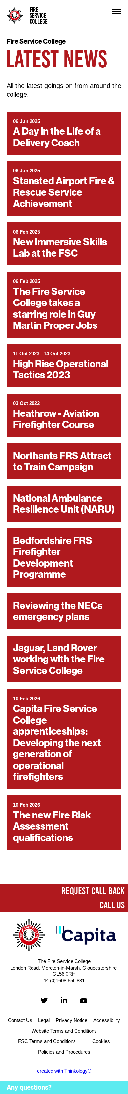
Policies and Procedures (64, 1052)
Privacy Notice (71, 1020)
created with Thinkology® (64, 1071)
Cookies (101, 1041)
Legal (44, 1020)
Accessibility (106, 1020)
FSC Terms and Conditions (47, 1041)
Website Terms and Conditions (64, 1031)
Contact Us (20, 1020)
